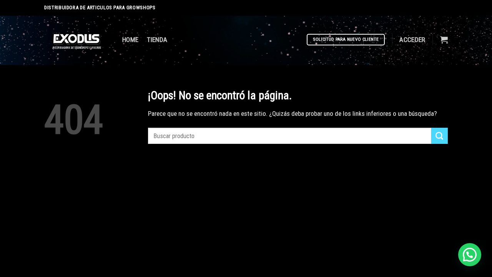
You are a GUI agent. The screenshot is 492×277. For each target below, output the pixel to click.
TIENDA (157, 39)
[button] (469, 254)
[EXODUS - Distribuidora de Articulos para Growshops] (77, 40)
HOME (130, 39)
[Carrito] (444, 39)
